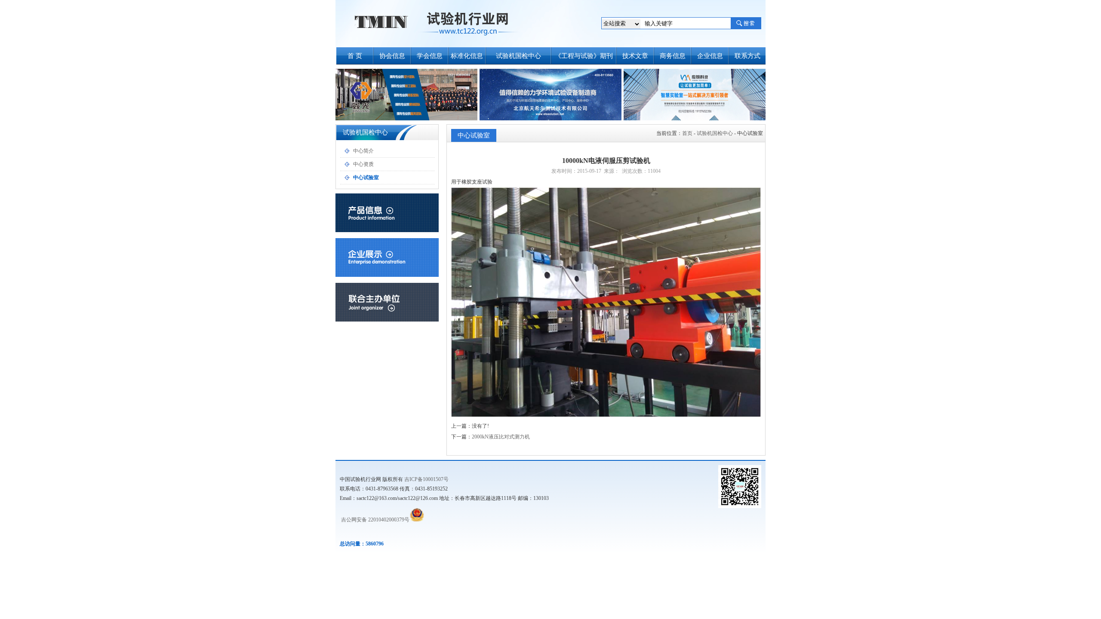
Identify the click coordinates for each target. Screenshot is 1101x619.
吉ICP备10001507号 (426, 479)
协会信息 (392, 55)
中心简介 (363, 151)
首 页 (355, 55)
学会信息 (430, 55)
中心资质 (363, 164)
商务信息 (673, 55)
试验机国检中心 (518, 55)
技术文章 (635, 55)
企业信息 (710, 55)
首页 (687, 133)
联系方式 (747, 55)
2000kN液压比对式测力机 (501, 437)
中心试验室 (366, 178)
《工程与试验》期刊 (584, 55)
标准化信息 (467, 55)
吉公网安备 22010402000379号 (374, 520)
